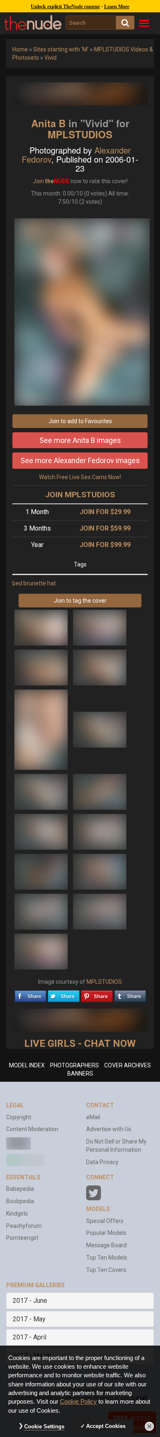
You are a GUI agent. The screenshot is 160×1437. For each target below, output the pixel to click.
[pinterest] (97, 994)
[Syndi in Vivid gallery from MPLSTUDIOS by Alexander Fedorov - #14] (99, 911)
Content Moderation (32, 1129)
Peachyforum (24, 1226)
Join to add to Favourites (80, 421)
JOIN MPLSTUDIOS (80, 494)
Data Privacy (102, 1162)
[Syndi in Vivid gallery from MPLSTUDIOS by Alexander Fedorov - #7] (41, 791)
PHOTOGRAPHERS (74, 1065)
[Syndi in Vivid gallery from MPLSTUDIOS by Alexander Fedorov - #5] (41, 729)
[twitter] (64, 994)
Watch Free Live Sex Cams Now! (80, 477)
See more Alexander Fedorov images (80, 460)
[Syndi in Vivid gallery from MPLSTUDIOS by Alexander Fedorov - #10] (99, 831)
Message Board (106, 1245)
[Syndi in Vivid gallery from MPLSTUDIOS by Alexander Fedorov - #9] (41, 831)
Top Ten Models (106, 1257)
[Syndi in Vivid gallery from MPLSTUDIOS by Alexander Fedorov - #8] (99, 791)
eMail (93, 1117)
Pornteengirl (22, 1237)
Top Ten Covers (106, 1270)
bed (17, 583)
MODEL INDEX (27, 1065)
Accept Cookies (106, 1426)
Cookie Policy (78, 1401)
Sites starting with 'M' (61, 49)
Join (38, 181)
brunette (34, 583)
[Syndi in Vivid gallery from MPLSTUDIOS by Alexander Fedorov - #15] (41, 951)
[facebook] (30, 994)
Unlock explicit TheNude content (65, 6)
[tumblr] (130, 994)
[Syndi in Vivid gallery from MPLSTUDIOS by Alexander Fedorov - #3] (41, 667)
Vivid (50, 57)
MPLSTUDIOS (80, 134)
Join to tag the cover (80, 600)
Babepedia (20, 1188)
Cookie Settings (44, 1426)
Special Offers (104, 1221)
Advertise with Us (108, 1129)
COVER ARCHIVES (127, 1065)
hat (51, 583)
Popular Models (106, 1233)
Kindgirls (17, 1213)
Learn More (116, 6)
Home (20, 49)
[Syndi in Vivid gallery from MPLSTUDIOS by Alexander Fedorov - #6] (99, 729)
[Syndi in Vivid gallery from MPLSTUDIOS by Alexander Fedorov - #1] (41, 627)
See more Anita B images (80, 440)
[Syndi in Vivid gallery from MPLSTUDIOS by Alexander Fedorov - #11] (41, 871)
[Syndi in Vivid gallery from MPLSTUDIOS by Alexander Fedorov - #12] (99, 871)
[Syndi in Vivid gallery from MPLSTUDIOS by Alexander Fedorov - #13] (41, 911)
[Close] (149, 1426)
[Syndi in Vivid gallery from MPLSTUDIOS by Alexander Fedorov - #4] (99, 667)
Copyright (18, 1117)
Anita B (48, 123)
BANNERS (80, 1073)
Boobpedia (20, 1201)
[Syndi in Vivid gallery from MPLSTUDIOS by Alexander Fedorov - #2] (99, 627)
